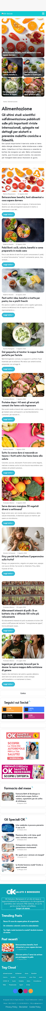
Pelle (4, 985)
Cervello (13, 977)
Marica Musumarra (9, 194)
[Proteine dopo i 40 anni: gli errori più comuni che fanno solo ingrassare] (33, 87)
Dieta (28, 981)
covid (40, 977)
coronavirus (22, 977)
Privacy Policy (11, 1007)
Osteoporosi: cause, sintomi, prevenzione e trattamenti (27, 846)
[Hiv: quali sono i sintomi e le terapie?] (8, 858)
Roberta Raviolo (8, 244)
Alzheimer (18, 973)
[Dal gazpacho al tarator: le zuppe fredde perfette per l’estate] (12, 87)
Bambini (34, 973)
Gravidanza (37, 981)
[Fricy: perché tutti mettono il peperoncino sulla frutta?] (23, 539)
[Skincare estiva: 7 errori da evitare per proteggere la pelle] (8, 957)
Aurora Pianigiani (8, 349)
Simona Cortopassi (9, 553)
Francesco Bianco (8, 399)
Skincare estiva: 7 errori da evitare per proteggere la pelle (29, 955)
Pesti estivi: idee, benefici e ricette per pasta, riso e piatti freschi (32, 76)
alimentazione (7, 973)
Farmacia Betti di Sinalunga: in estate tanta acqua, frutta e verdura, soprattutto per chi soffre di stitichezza (29, 797)
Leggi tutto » (8, 214)
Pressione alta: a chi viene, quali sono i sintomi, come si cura (28, 836)
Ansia (26, 973)
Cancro (5, 977)
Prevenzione (12, 985)
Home (5, 101)
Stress (28, 985)
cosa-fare (32, 977)
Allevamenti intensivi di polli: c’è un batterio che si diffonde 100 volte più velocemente (20, 613)
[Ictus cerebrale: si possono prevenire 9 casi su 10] (8, 828)
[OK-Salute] (7, 14)
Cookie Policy (35, 1007)
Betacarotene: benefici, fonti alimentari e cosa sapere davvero (23, 199)
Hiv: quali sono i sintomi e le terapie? (30, 855)
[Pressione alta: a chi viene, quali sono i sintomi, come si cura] (8, 838)
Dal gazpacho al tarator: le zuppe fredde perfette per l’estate (11, 95)
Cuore (14, 981)
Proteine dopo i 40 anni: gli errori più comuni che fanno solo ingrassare (33, 95)
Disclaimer (23, 1007)
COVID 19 (6, 981)
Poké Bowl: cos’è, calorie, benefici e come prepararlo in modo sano (11, 76)
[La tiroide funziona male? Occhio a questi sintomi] (8, 868)
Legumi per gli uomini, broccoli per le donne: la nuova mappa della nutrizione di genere (22, 667)
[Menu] (43, 14)
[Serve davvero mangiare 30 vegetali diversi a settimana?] (23, 489)
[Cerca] (39, 14)
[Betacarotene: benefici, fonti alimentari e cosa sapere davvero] (23, 37)
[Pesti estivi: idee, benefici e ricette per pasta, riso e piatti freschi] (33, 67)
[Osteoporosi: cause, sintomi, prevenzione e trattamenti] (8, 848)
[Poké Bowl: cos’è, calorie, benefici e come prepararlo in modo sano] (12, 67)
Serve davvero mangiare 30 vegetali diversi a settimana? (20, 507)
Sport (21, 985)
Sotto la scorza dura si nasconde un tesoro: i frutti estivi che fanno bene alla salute (22, 455)
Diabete (21, 981)
